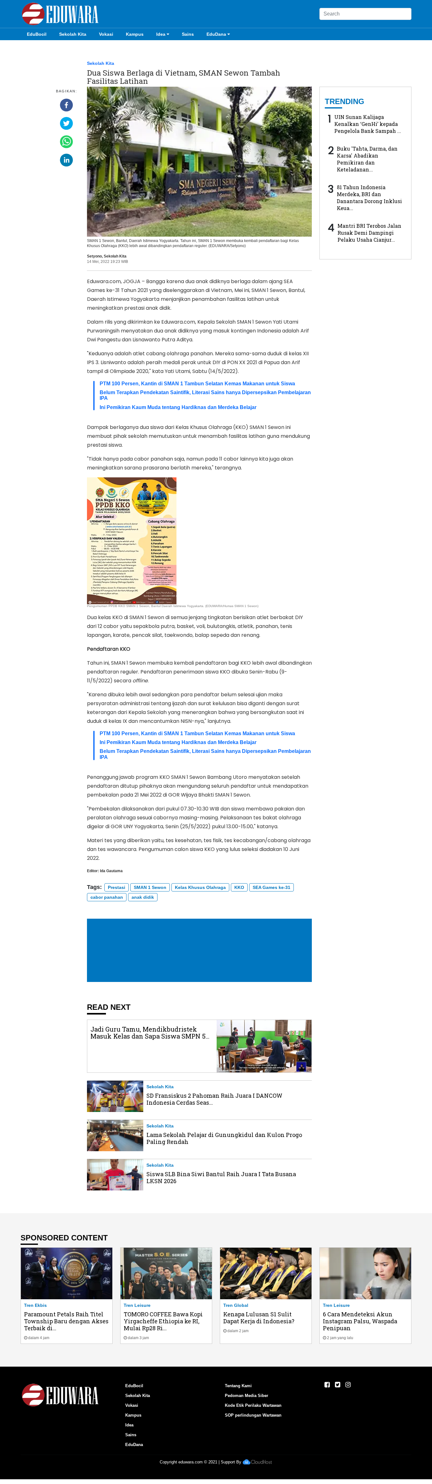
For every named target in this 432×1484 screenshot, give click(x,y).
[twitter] (66, 123)
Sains (188, 34)
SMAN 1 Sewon (150, 887)
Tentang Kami (238, 1385)
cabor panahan (106, 897)
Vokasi (106, 34)
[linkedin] (66, 160)
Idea (160, 34)
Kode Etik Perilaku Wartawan (253, 1405)
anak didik (143, 897)
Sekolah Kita (72, 34)
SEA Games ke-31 (271, 887)
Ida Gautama (111, 871)
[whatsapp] (66, 141)
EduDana (216, 34)
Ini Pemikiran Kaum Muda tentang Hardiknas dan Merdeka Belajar (178, 407)
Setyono (94, 256)
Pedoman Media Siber (246, 1395)
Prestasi (116, 887)
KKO (239, 887)
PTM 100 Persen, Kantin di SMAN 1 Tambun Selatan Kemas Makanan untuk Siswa (197, 383)
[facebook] (66, 105)
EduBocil (36, 34)
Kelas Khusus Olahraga (200, 887)
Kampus (135, 34)
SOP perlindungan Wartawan (253, 1415)
